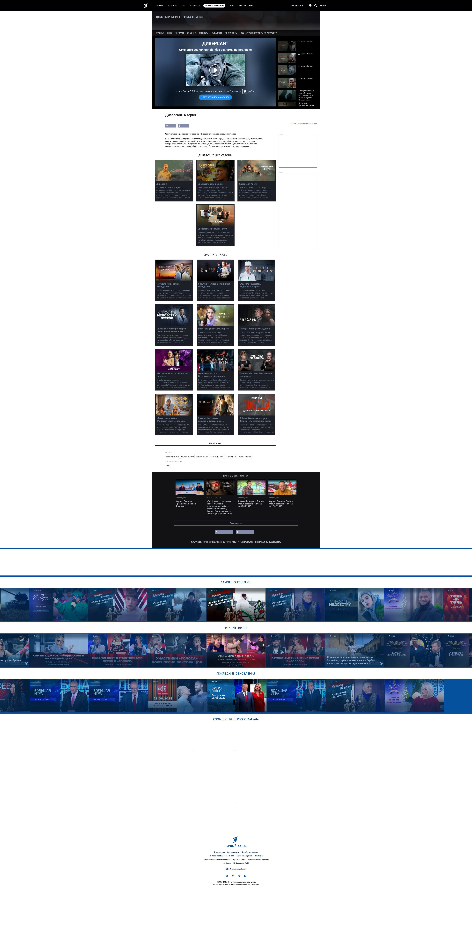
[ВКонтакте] (170, 126)
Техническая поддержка (258, 859)
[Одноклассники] (183, 126)
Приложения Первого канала (221, 855)
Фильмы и (177, 17)
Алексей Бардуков (172, 456)
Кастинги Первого (244, 855)
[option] (296, 44)
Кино (168, 465)
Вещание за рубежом (238, 869)
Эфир (161, 5)
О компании (219, 852)
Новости (172, 5)
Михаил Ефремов (245, 456)
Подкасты (195, 5)
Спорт (231, 5)
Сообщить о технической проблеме (303, 123)
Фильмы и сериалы (214, 5)
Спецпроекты (233, 852)
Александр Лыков (217, 456)
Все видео (259, 855)
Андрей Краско (231, 456)
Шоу (183, 5)
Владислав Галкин (187, 456)
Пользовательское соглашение (216, 859)
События (227, 863)
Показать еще (215, 443)
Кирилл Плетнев (202, 456)
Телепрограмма (247, 5)
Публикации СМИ (241, 863)
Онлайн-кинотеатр (250, 852)
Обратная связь (239, 859)
